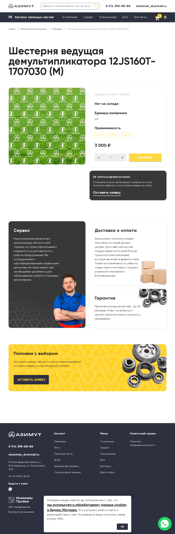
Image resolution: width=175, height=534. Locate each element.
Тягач (57, 448)
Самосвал (60, 441)
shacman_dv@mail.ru (151, 6)
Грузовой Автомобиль (66, 466)
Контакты (140, 17)
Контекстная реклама (21, 512)
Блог (125, 17)
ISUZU (57, 460)
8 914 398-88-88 (118, 6)
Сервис (88, 17)
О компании (69, 17)
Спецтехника (108, 17)
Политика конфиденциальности (142, 443)
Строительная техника (67, 472)
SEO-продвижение (19, 507)
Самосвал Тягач (63, 454)
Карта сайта (107, 472)
